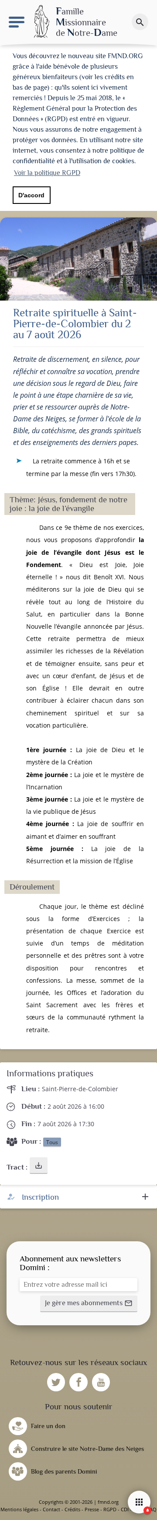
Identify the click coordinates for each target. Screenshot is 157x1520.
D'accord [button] (31, 195)
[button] (39, 1165)
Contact (51, 1509)
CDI (125, 1509)
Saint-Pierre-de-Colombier (80, 1089)
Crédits (72, 1509)
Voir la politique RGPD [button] (47, 173)
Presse (92, 1509)
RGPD (109, 1509)
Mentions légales (19, 1509)
